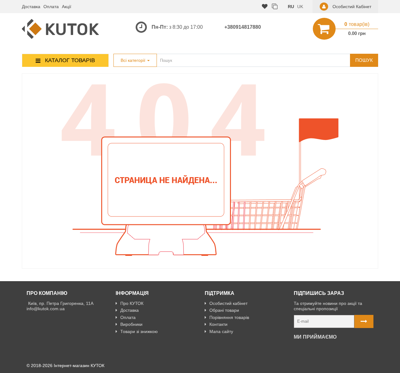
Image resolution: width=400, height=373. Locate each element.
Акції (66, 6)
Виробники (131, 324)
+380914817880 (242, 27)
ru (291, 6)
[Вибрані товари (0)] (265, 7)
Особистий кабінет (228, 303)
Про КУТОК (131, 303)
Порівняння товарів (229, 317)
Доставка (31, 6)
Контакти (218, 324)
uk (300, 6)
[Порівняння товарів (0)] (275, 7)
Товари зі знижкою (139, 331)
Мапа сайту (221, 331)
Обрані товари (224, 310)
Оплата (51, 6)
